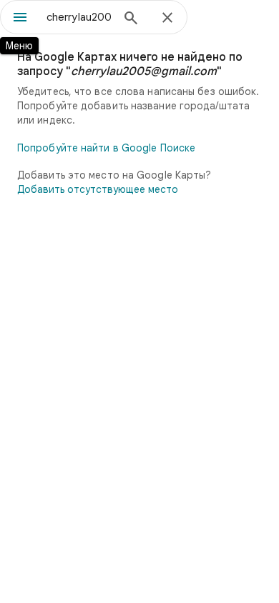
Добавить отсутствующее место (97, 189)
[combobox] (78, 17)
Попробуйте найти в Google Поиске (106, 147)
